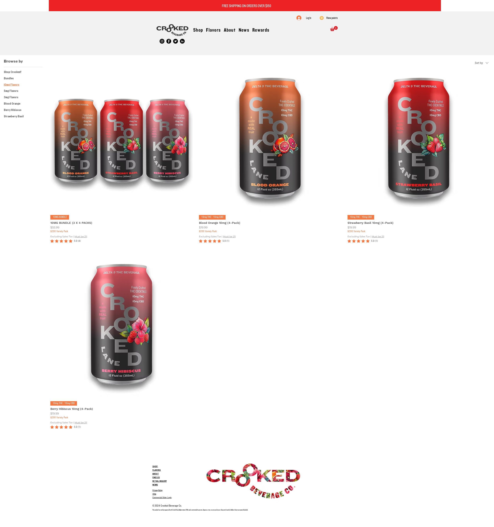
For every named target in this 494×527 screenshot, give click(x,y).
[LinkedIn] (182, 41)
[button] (334, 28)
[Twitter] (175, 41)
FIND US (156, 477)
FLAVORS (156, 470)
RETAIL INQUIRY (159, 481)
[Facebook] (168, 41)
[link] (65, 241)
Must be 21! (80, 236)
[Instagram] (162, 41)
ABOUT (155, 474)
